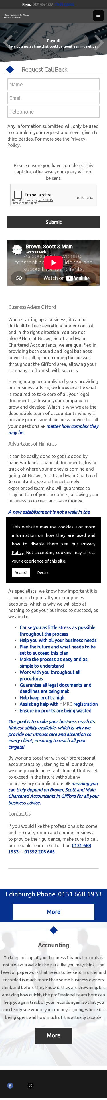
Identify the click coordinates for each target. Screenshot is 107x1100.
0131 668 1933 (43, 4)
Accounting (53, 944)
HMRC (66, 704)
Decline (43, 572)
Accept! (21, 572)
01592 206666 (64, 4)
